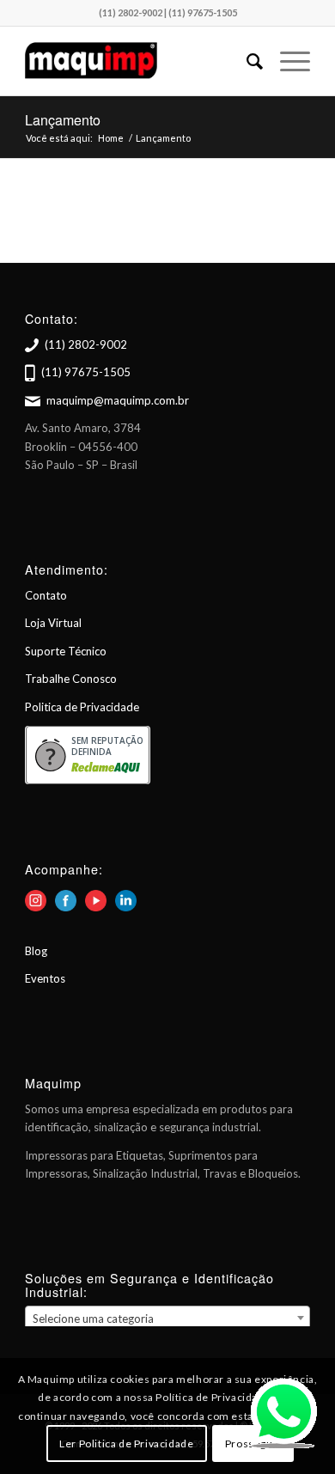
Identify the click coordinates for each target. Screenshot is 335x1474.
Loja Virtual (53, 623)
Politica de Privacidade (82, 707)
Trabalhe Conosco (71, 678)
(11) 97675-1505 (86, 372)
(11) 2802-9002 (86, 344)
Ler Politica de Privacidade (126, 1443)
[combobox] (167, 1318)
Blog (36, 951)
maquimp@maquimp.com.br (117, 400)
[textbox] (167, 1318)
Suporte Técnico (66, 651)
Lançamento (62, 120)
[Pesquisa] (246, 61)
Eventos (45, 978)
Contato (46, 595)
